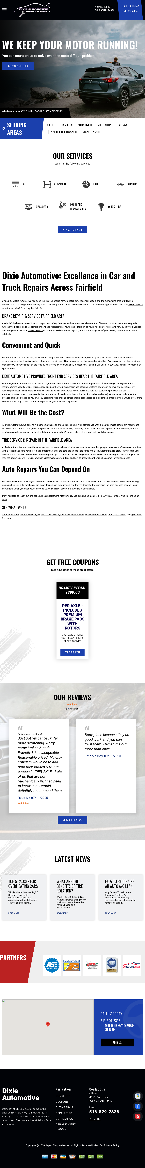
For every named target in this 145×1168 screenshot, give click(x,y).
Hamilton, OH (36, 734)
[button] (48, 1024)
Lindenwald (123, 125)
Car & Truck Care (10, 514)
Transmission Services (96, 514)
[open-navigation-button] (4, 9)
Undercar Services (117, 514)
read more (13, 913)
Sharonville (85, 125)
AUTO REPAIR (64, 1107)
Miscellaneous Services (72, 514)
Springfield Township (64, 132)
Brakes (21, 734)
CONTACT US (64, 1118)
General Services (28, 514)
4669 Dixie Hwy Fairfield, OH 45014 (36, 111)
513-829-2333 (129, 11)
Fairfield (51, 125)
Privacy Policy (111, 1145)
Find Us (117, 1042)
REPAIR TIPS (64, 1113)
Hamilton (67, 125)
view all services (72, 230)
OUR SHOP (63, 1096)
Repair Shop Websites (57, 1145)
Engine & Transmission (48, 514)
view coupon (72, 652)
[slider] (72, 704)
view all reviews (72, 820)
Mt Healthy (104, 125)
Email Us (95, 1119)
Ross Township (92, 132)
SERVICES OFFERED (18, 66)
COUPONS (62, 1101)
